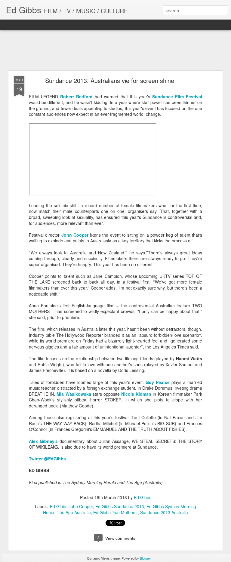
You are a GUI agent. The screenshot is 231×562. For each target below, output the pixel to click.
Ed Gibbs (142, 497)
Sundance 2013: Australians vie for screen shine (109, 80)
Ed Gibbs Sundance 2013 (119, 506)
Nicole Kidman (136, 394)
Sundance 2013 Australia (164, 512)
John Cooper (74, 235)
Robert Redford (76, 97)
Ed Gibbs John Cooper (71, 506)
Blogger (145, 558)
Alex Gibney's (43, 441)
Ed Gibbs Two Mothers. (115, 512)
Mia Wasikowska (74, 394)
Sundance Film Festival (177, 97)
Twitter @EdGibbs (47, 459)
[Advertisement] (115, 50)
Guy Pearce (158, 382)
